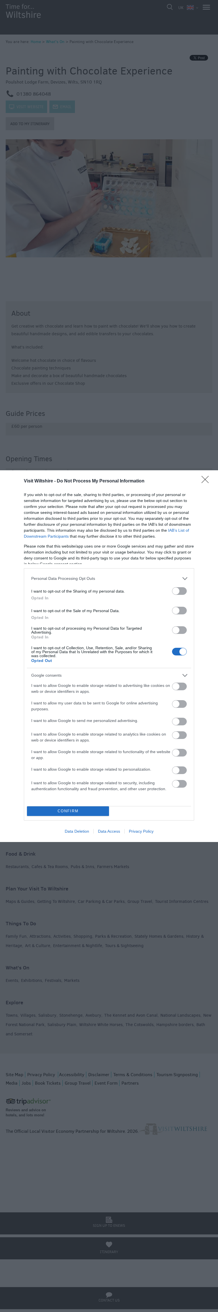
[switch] (179, 591)
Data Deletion (77, 831)
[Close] (207, 481)
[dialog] (109, 656)
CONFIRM (68, 811)
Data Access (109, 831)
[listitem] (109, 579)
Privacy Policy (141, 831)
